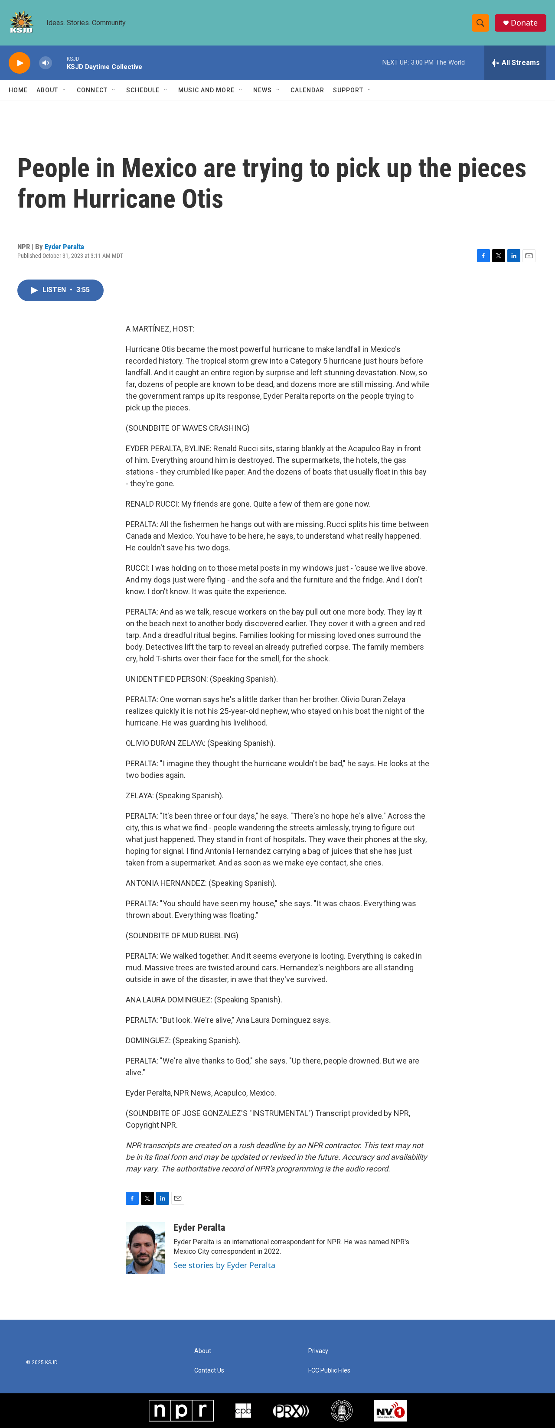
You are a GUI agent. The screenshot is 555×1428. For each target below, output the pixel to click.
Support (348, 90)
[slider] (59, 62)
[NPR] (181, 1410)
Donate (524, 22)
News (262, 90)
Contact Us (209, 1370)
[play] (19, 63)
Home (18, 90)
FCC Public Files (329, 1370)
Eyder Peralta (64, 246)
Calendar (307, 90)
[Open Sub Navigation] (64, 90)
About (47, 90)
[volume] (45, 63)
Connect (92, 90)
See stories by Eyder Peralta (224, 1265)
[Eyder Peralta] (145, 1248)
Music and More (206, 90)
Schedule (143, 90)
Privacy (318, 1351)
